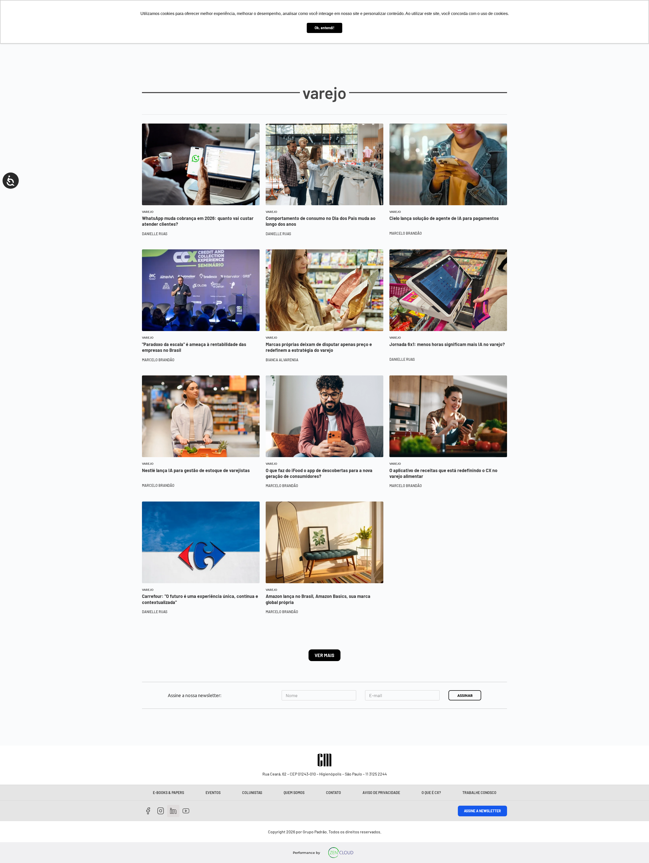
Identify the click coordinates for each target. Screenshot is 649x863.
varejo (147, 212)
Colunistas (252, 792)
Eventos (213, 792)
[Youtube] (186, 811)
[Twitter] (173, 811)
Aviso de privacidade (381, 792)
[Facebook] (148, 811)
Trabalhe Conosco (479, 792)
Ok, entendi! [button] (324, 28)
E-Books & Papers (168, 792)
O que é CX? (431, 792)
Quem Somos (294, 792)
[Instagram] (161, 811)
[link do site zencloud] (340, 852)
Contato (333, 792)
